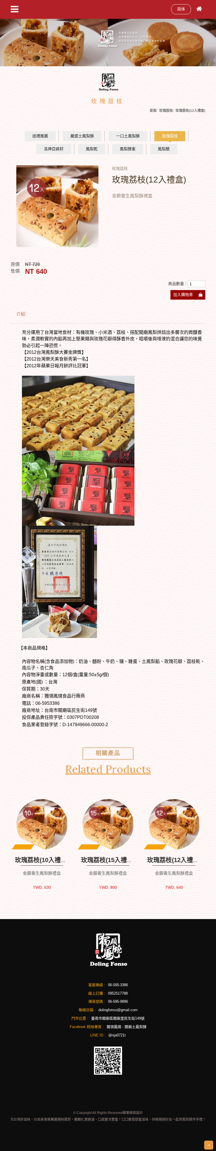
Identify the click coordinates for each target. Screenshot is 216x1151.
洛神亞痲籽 (54, 149)
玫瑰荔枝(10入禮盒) (42, 859)
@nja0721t (117, 1035)
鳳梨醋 (164, 149)
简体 (181, 9)
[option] (57, 206)
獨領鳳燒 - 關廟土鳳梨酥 (127, 1027)
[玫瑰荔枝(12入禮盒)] (173, 824)
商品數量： (178, 283)
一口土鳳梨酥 (128, 136)
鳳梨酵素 (128, 149)
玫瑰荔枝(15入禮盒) (108, 859)
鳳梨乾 (92, 149)
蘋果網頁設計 (133, 1113)
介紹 (20, 314)
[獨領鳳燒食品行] (108, 949)
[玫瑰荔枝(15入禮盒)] (107, 824)
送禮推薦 (40, 136)
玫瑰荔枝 (170, 136)
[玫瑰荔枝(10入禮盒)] (41, 824)
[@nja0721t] (108, 1060)
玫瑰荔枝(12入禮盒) (174, 859)
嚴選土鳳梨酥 (82, 136)
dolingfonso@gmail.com (118, 1010)
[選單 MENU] (14, 9)
